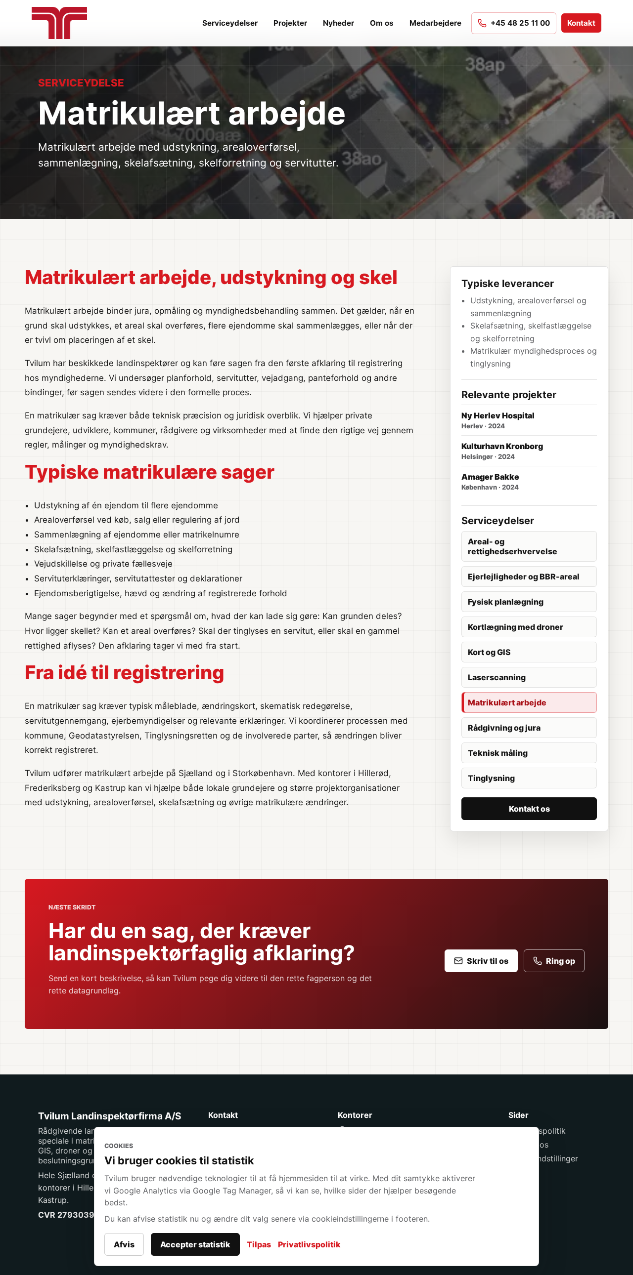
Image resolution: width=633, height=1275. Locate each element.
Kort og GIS (489, 652)
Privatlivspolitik (309, 1244)
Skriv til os (487, 961)
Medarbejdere (435, 23)
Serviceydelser (230, 23)
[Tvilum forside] (64, 23)
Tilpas (259, 1244)
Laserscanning (497, 677)
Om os (382, 23)
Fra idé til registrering (125, 672)
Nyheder (338, 23)
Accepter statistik (195, 1244)
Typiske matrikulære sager (149, 471)
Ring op (560, 961)
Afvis (124, 1244)
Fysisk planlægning (505, 602)
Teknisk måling (498, 753)
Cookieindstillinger (543, 1158)
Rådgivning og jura (504, 728)
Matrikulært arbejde (507, 702)
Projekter (290, 23)
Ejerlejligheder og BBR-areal (524, 576)
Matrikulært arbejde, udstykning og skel (211, 277)
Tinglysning (491, 778)
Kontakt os (529, 809)
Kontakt (581, 23)
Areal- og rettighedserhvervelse (512, 546)
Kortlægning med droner (515, 627)
